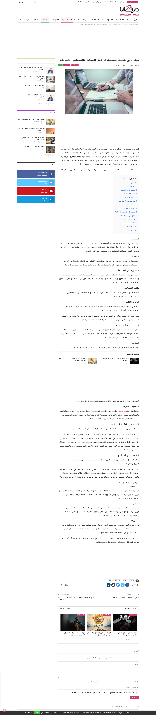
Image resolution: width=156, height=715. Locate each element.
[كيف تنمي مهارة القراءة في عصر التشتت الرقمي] (50, 79)
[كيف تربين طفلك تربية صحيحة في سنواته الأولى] (50, 140)
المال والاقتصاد (107, 20)
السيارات (36, 20)
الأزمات (124, 580)
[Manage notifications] (4, 710)
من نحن (136, 707)
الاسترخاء (119, 330)
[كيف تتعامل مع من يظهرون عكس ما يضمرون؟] (134, 361)
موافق (37, 713)
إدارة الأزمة (131, 580)
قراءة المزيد (28, 713)
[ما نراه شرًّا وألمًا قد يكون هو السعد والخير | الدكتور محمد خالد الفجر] (50, 97)
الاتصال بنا (129, 707)
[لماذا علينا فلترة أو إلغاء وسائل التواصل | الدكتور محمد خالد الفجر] (50, 70)
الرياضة (84, 20)
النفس (109, 580)
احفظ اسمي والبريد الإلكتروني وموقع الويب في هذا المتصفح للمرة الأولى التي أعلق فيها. (104, 693)
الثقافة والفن (94, 20)
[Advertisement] (78, 41)
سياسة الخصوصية (118, 707)
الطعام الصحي (124, 411)
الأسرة (76, 20)
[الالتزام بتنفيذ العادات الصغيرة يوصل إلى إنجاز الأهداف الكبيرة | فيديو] (50, 131)
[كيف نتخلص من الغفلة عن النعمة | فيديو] (50, 88)
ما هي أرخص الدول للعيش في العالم (126, 597)
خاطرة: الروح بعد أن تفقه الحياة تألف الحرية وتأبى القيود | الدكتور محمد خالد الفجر (101, 2)
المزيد (28, 20)
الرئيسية (134, 20)
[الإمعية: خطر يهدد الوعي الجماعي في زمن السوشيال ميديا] (92, 361)
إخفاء (124, 179)
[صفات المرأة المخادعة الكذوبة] (50, 149)
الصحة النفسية (74, 65)
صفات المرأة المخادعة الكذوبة (34, 147)
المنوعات (55, 20)
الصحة (45, 20)
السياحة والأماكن (122, 20)
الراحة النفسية (116, 580)
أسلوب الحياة (67, 20)
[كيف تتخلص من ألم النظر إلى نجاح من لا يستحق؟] (72, 622)
